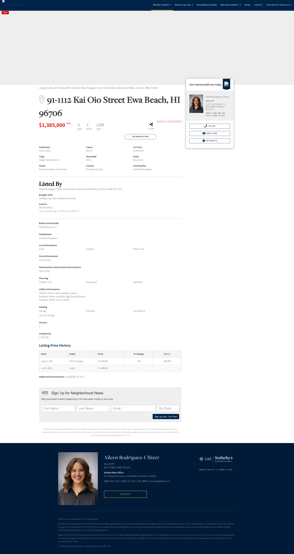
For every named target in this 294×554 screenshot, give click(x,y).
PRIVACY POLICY (207, 470)
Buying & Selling (184, 7)
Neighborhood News (207, 5)
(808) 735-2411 (128, 481)
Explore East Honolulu (280, 7)
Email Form (211, 133)
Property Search (162, 7)
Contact (258, 5)
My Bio (248, 5)
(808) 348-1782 (111, 481)
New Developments (231, 7)
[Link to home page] (14, 4)
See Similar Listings (140, 136)
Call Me (211, 126)
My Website (211, 141)
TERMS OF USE (225, 470)
